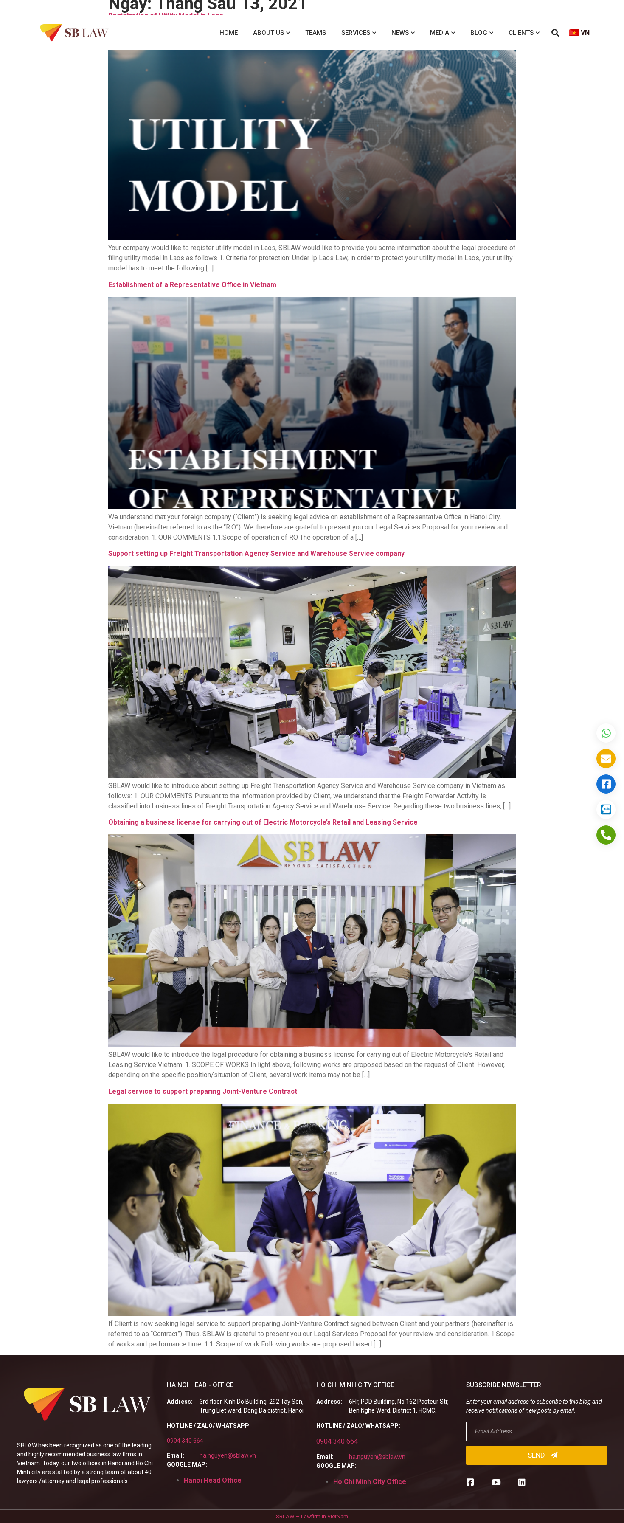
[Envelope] (606, 758)
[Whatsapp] (606, 733)
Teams (315, 33)
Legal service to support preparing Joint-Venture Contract (202, 1091)
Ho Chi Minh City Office (369, 1482)
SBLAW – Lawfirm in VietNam (312, 1516)
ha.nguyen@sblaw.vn (228, 1455)
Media (439, 33)
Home (228, 33)
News (400, 33)
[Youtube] (496, 1482)
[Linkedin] (522, 1482)
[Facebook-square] (470, 1482)
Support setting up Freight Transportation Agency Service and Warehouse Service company (256, 553)
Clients (521, 33)
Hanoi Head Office (213, 1480)
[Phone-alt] (606, 835)
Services (355, 33)
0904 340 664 (185, 1440)
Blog (478, 33)
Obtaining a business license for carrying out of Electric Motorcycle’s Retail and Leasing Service (263, 822)
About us (268, 33)
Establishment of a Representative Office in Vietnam (192, 285)
